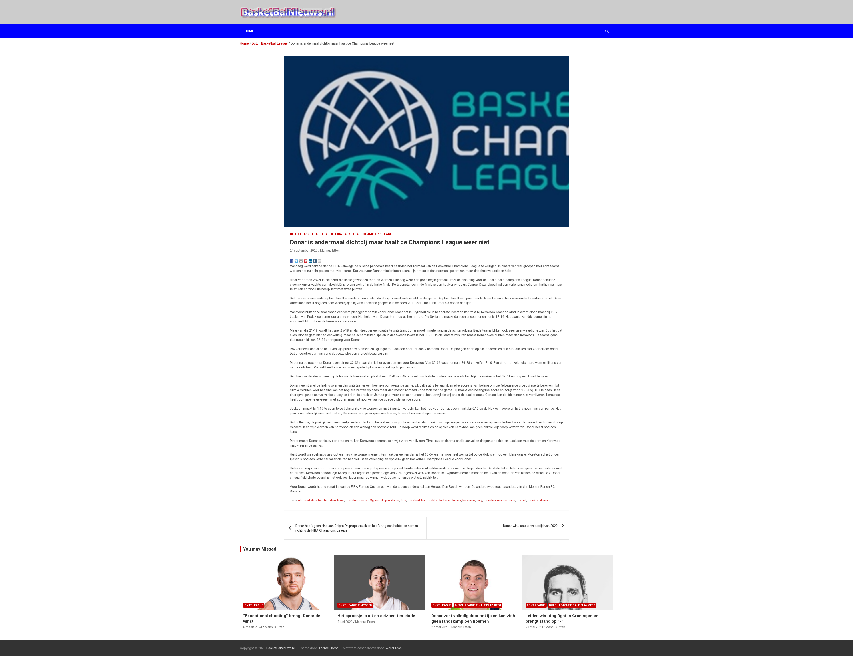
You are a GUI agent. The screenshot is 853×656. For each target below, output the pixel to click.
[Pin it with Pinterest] (305, 261)
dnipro (385, 500)
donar (395, 500)
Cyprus (375, 500)
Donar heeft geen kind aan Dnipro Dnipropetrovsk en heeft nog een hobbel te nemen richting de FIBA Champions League (356, 528)
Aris (314, 500)
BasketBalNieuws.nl (280, 648)
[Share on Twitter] (296, 261)
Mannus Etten (330, 250)
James (456, 500)
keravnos (468, 500)
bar (320, 500)
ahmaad (304, 500)
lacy (479, 500)
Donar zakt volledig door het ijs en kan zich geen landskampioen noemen (473, 618)
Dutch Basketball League (312, 234)
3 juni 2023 (345, 622)
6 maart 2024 (252, 627)
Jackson (444, 500)
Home (249, 31)
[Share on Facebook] (291, 261)
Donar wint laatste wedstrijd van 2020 (530, 526)
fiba (403, 500)
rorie (512, 500)
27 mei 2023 (440, 627)
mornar (502, 500)
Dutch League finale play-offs (478, 605)
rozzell (521, 500)
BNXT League (254, 605)
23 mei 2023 (534, 627)
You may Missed (259, 549)
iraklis (433, 500)
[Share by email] (319, 261)
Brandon (352, 500)
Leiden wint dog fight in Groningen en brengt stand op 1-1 (562, 618)
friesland (413, 500)
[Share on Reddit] (301, 261)
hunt (424, 500)
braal (340, 500)
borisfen (330, 500)
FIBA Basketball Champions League (364, 234)
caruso (364, 500)
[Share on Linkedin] (310, 261)
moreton (490, 500)
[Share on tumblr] (315, 261)
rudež (532, 500)
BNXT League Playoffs (355, 605)
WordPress (393, 648)
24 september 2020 (303, 250)
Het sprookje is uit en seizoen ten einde (376, 615)
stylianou (543, 500)
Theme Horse (329, 648)
